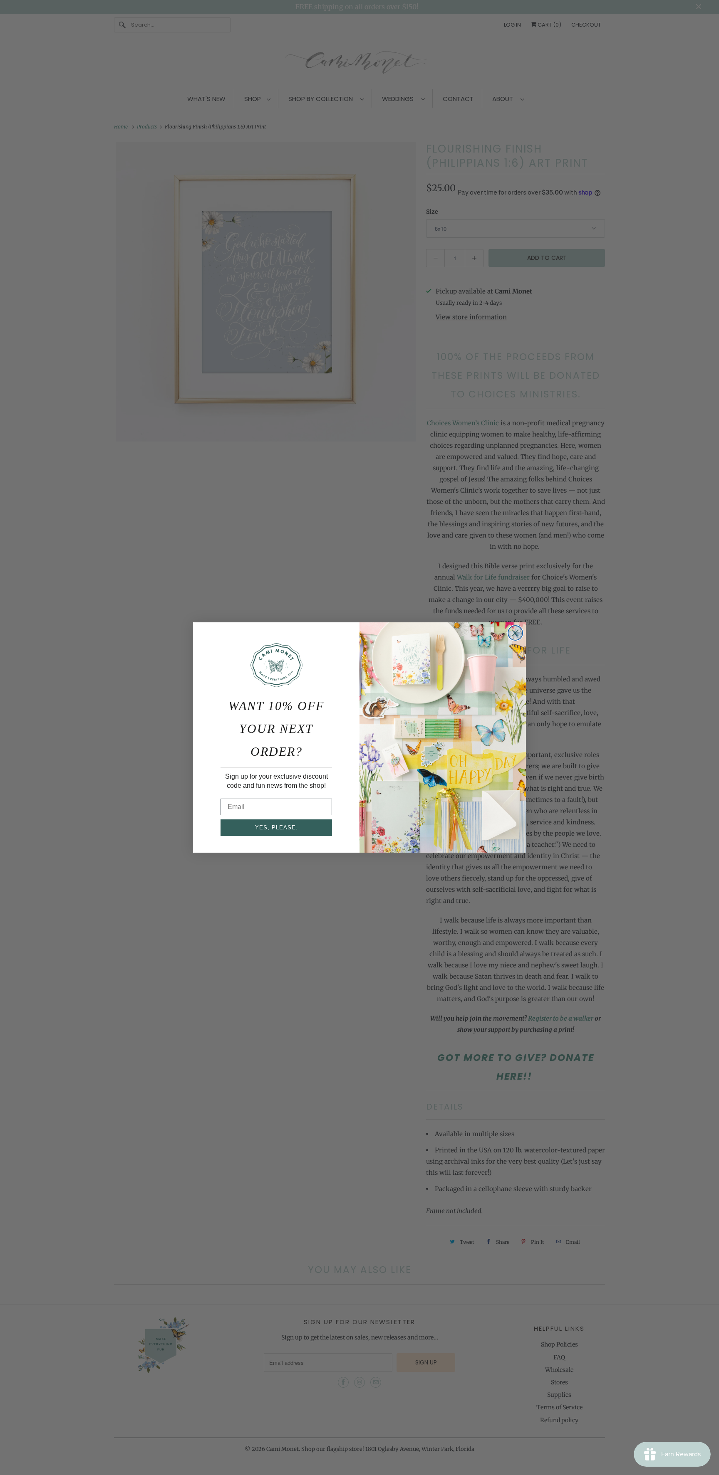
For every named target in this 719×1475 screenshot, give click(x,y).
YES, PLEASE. (276, 827)
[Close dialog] (515, 633)
